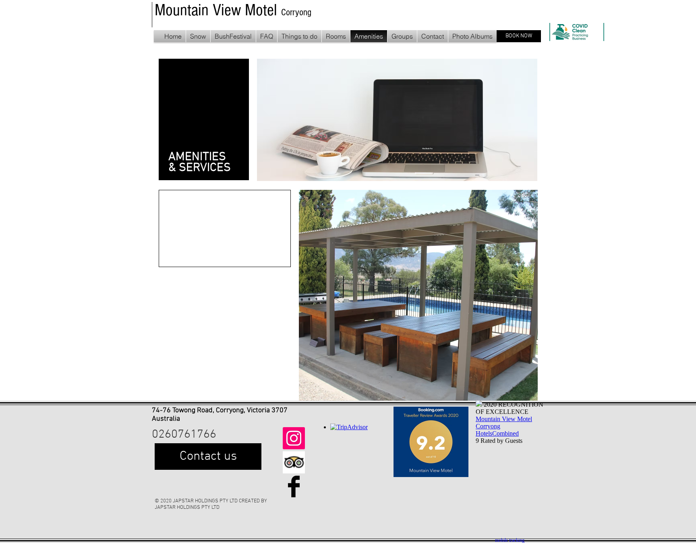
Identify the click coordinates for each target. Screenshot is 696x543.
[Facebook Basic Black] (294, 486)
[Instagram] (294, 438)
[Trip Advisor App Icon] (294, 462)
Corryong (296, 12)
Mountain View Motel (218, 10)
